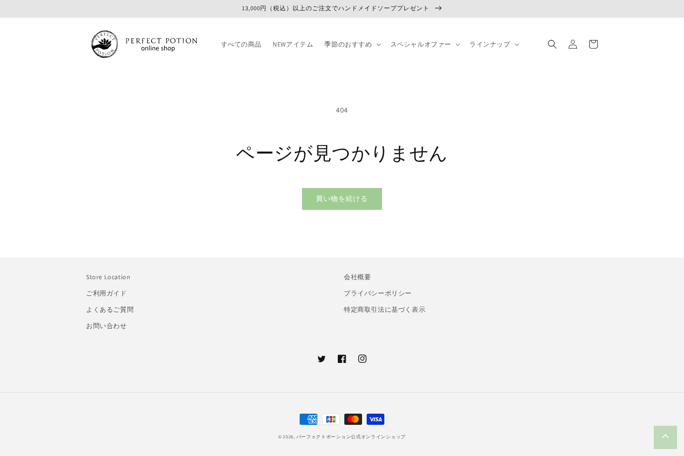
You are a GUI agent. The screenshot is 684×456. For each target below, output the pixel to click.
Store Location (108, 277)
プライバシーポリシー (378, 293)
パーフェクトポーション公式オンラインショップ (351, 437)
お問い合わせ (106, 326)
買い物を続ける (342, 198)
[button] (351, 44)
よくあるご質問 (110, 309)
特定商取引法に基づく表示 (384, 309)
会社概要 (357, 277)
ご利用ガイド (106, 293)
